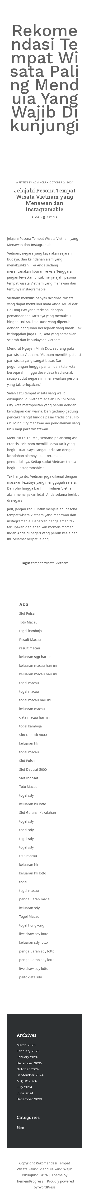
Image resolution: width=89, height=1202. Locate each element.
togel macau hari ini (35, 700)
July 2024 (24, 1087)
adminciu (39, 182)
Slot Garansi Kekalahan (37, 812)
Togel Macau (29, 916)
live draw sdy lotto (33, 934)
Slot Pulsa (27, 613)
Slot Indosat (28, 778)
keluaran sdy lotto (33, 942)
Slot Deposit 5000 (33, 734)
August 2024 (27, 1081)
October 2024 (28, 1069)
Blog (35, 217)
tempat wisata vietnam (49, 563)
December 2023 (29, 1099)
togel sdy (26, 821)
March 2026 (26, 1045)
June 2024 (25, 1093)
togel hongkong (31, 925)
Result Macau (30, 639)
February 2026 (28, 1051)
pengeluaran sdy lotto (36, 951)
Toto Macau (28, 622)
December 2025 (29, 1063)
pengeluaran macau (35, 899)
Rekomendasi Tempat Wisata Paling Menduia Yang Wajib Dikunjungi (45, 78)
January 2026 (27, 1057)
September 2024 (30, 1075)
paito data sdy (30, 977)
